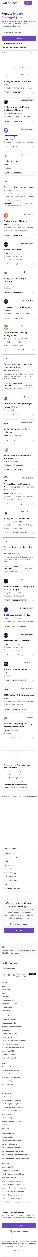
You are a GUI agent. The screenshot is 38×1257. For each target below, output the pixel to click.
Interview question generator (12, 1107)
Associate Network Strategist (17, 640)
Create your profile (9, 1019)
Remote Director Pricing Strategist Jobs (15, 784)
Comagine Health (10, 339)
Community (6, 990)
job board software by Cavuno (13, 1244)
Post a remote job (8, 1097)
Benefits (17, 142)
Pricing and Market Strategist (17, 81)
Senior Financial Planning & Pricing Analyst (16, 334)
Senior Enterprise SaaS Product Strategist (18, 456)
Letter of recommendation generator (15, 1202)
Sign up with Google (20, 924)
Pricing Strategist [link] (31, 796)
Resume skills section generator (13, 1188)
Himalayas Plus (7, 1067)
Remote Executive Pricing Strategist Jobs (15, 787)
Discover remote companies (12, 1026)
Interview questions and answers (14, 1047)
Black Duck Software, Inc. (13, 113)
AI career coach (7, 1088)
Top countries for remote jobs (12, 1148)
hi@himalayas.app (8, 968)
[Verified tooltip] (9, 593)
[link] (6, 796)
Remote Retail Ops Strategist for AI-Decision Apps (19, 588)
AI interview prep (8, 1084)
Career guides (7, 1037)
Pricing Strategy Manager (15, 221)
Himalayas (5, 796)
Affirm (6, 698)
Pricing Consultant (12, 249)
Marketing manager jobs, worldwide (14, 48)
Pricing (4, 1125)
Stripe (6, 139)
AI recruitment (7, 1114)
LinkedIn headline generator (12, 1195)
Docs (3, 993)
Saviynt (6, 618)
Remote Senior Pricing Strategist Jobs (14, 778)
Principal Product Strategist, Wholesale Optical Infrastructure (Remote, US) (19, 487)
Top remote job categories (11, 1141)
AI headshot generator (10, 1081)
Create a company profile (11, 1121)
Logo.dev (19, 1246)
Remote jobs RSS (8, 1051)
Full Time (6, 92)
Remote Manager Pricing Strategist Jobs (15, 781)
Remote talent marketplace (12, 1111)
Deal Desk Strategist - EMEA (17, 615)
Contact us (6, 1011)
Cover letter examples (10, 1044)
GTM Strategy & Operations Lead (19, 695)
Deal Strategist (11, 135)
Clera (6, 165)
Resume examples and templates (14, 1040)
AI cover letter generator (11, 1077)
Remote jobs (17, 796)
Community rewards (9, 1058)
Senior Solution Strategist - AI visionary (17, 430)
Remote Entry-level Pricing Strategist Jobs (16, 771)
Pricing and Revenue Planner (17, 518)
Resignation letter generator (12, 1198)
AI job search (6, 1030)
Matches (16, 68)
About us (5, 986)
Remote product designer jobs (12, 43)
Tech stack (28, 142)
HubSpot (7, 224)
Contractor (7, 292)
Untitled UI (32, 1244)
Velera (6, 253)
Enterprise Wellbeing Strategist (18, 403)
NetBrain (7, 85)
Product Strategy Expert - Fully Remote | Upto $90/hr (18, 725)
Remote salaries (7, 1137)
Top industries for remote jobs (13, 1151)
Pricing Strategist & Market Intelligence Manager (16, 108)
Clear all (33, 53)
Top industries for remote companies (15, 1158)
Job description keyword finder (13, 1174)
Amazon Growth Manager (16, 669)
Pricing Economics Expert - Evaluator (16, 280)
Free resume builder (9, 1177)
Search (19, 38)
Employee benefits (8, 1000)
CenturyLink (8, 493)
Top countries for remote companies (15, 1155)
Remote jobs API (8, 1167)
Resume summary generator (12, 1181)
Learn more (28, 203)
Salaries (7, 88)
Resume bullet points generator (13, 1184)
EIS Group (7, 462)
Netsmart (7, 435)
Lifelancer (7, 310)
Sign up (19, 930)
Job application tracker (10, 1070)
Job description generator (11, 1100)
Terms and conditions (10, 1004)
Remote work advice (9, 1033)
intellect (7, 407)
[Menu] (34, 3)
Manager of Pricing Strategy (17, 307)
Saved (25, 68)
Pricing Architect (11, 161)
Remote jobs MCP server (11, 1170)
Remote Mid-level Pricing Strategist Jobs (15, 775)
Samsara (7, 522)
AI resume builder (8, 1074)
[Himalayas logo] (9, 3)
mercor (6, 285)
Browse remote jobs (9, 1023)
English (19, 1250)
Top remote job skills (9, 1144)
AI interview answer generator (13, 1191)
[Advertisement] (19, 60)
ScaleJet (7, 673)
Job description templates (11, 1104)
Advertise (5, 1128)
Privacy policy (7, 1007)
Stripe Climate (14, 953)
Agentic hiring (7, 1118)
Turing (6, 593)
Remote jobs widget (9, 1054)
